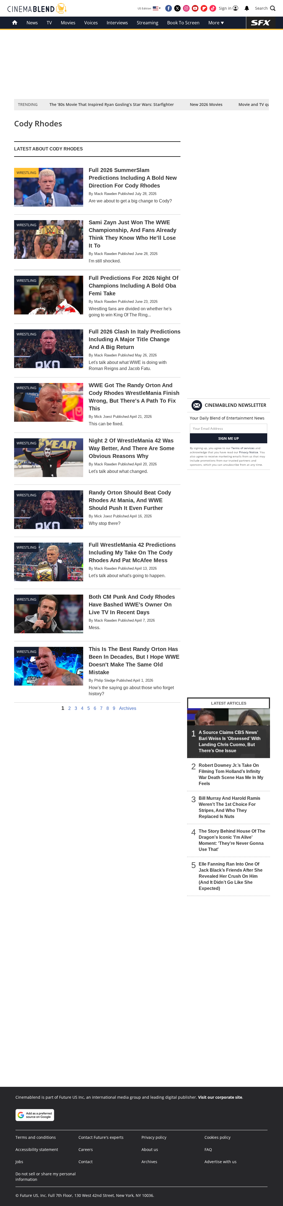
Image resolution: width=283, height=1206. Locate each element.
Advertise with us (221, 1161)
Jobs (19, 1161)
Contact (85, 1161)
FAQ (208, 1149)
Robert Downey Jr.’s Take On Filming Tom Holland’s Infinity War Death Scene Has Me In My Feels (231, 774)
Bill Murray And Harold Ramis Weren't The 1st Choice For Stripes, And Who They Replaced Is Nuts (229, 807)
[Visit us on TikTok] (212, 8)
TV (49, 23)
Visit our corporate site (220, 1097)
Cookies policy (217, 1137)
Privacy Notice (248, 452)
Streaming (147, 23)
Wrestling (26, 172)
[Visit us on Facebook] (168, 8)
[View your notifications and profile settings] (246, 8)
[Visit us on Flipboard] (204, 8)
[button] (265, 8)
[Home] (14, 23)
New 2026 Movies (206, 104)
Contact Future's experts (101, 1137)
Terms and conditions (35, 1137)
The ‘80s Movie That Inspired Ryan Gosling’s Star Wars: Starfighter (111, 104)
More (214, 23)
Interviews (117, 23)
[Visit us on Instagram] (186, 8)
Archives (127, 708)
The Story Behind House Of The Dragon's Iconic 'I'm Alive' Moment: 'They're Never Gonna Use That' (232, 840)
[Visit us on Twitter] (177, 8)
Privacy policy (154, 1137)
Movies (68, 23)
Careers (85, 1149)
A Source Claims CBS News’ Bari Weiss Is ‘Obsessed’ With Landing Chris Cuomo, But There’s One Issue (230, 741)
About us (150, 1149)
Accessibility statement (36, 1149)
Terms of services (243, 448)
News (32, 23)
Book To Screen (183, 23)
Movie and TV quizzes (259, 104)
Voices (91, 23)
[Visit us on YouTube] (195, 8)
